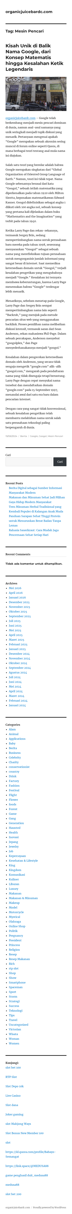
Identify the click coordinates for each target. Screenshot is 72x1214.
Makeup (14, 902)
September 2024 (20, 667)
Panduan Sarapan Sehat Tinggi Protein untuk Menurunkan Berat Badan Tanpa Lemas (35, 520)
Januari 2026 (17, 597)
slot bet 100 (13, 1067)
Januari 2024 (17, 705)
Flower (13, 799)
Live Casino (13, 1095)
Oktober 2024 (18, 663)
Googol (43, 436)
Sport (12, 992)
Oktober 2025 (18, 611)
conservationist (19, 767)
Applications (17, 738)
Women (14, 1043)
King (12, 865)
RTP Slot (11, 1077)
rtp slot (14, 968)
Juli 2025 (15, 621)
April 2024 (16, 691)
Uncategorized (18, 1024)
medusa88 (12, 1184)
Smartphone (17, 982)
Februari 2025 (18, 644)
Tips (12, 1015)
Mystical (14, 917)
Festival (14, 790)
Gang (12, 818)
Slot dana (12, 1105)
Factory (14, 781)
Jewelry (14, 846)
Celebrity (15, 757)
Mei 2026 (15, 588)
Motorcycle (16, 912)
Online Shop (17, 926)
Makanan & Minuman (23, 898)
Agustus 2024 (18, 672)
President (15, 940)
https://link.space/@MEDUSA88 (27, 1166)
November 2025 (19, 607)
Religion (14, 949)
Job (11, 851)
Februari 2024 (18, 700)
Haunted (14, 827)
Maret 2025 (16, 639)
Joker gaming (14, 1114)
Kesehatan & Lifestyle (23, 860)
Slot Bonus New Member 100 (25, 1133)
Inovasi (14, 837)
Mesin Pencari (55, 436)
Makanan (15, 893)
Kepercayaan (17, 856)
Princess (14, 945)
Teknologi (15, 1010)
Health (13, 832)
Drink (12, 776)
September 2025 (20, 616)
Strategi (14, 1001)
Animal (13, 734)
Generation (16, 823)
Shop (12, 973)
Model (13, 907)
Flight (13, 795)
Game (13, 813)
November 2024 (19, 658)
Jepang (13, 842)
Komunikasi (17, 874)
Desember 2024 (19, 653)
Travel (13, 1020)
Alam (12, 729)
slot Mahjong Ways (18, 1123)
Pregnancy (16, 935)
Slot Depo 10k (15, 1086)
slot (8, 1142)
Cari (8, 455)
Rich (12, 963)
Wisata (13, 1034)
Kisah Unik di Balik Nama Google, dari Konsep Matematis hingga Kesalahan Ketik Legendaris (34, 57)
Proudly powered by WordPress (49, 1207)
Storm (13, 996)
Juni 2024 (15, 682)
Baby (12, 743)
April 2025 (16, 635)
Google (34, 436)
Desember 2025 (19, 602)
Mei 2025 (15, 630)
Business (15, 752)
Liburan (14, 884)
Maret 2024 (16, 696)
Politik (13, 931)
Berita (23, 436)
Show (12, 977)
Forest (13, 809)
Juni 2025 (15, 625)
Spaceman (16, 987)
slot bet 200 (13, 1194)
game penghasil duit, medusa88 (27, 1175)
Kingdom (15, 870)
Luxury (13, 888)
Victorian (15, 1029)
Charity (14, 762)
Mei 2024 (15, 686)
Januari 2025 (17, 649)
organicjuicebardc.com (29, 11)
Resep (13, 954)
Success (14, 1006)
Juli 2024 (15, 677)
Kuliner (14, 879)
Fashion (14, 785)
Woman (14, 1038)
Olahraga (15, 921)
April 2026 (16, 592)
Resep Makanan (19, 959)
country (14, 771)
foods (12, 804)
